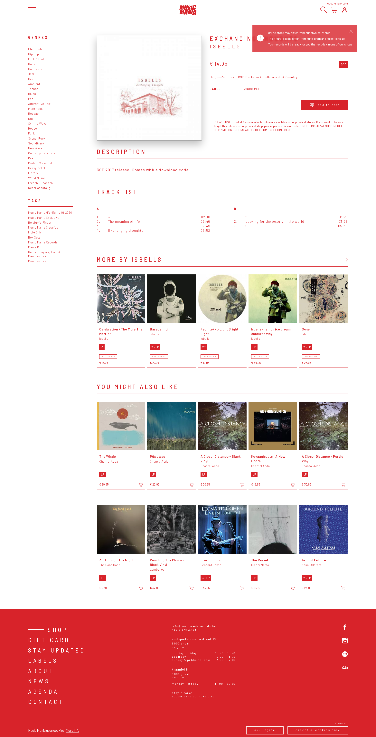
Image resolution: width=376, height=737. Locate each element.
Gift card (49, 639)
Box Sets (34, 237)
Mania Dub (35, 247)
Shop (58, 629)
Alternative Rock (40, 103)
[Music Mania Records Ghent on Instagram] (345, 641)
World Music (36, 178)
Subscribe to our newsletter (194, 696)
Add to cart (329, 105)
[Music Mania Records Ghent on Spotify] (345, 654)
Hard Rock (35, 69)
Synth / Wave (37, 123)
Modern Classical (40, 163)
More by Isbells (130, 259)
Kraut (32, 158)
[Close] (351, 31)
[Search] (323, 9)
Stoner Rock (36, 138)
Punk (31, 133)
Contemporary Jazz (41, 153)
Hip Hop (33, 54)
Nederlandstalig (39, 188)
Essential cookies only (318, 730)
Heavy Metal (36, 168)
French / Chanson (40, 183)
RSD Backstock (250, 77)
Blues (32, 93)
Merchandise (37, 261)
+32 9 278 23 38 (184, 629)
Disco (32, 79)
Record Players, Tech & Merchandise (44, 254)
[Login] (344, 9)
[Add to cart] (141, 485)
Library (33, 173)
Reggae (33, 113)
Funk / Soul (36, 59)
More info (72, 730)
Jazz (31, 74)
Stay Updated (57, 650)
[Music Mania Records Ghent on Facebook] (345, 627)
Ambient (34, 84)
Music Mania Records (43, 242)
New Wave (35, 148)
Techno (33, 89)
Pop (30, 99)
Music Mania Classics (43, 227)
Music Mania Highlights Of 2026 (50, 212)
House (32, 128)
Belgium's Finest (40, 222)
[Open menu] (32, 10)
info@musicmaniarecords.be (194, 626)
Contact (46, 701)
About (41, 670)
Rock (31, 64)
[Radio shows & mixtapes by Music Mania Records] (345, 667)
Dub (30, 118)
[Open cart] (334, 9)
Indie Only (35, 232)
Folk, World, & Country (280, 77)
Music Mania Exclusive (44, 217)
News (39, 680)
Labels (43, 660)
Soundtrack (36, 143)
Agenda (43, 691)
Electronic (35, 49)
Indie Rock (35, 108)
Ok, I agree (264, 730)
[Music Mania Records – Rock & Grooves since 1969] (188, 10)
